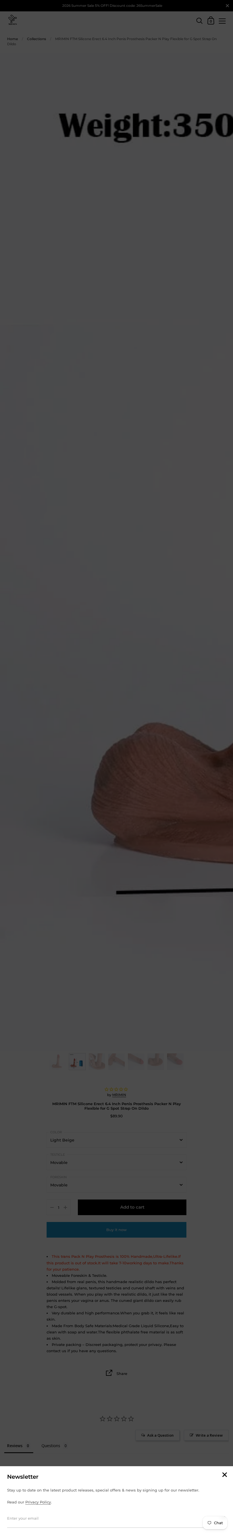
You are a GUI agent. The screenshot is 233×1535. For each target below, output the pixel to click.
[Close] (224, 1475)
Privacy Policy (38, 1502)
